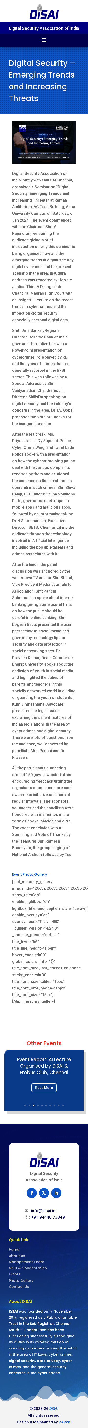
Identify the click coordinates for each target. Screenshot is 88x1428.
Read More (44, 1088)
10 (63, 1105)
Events (14, 1274)
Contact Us (19, 1286)
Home (14, 1249)
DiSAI (53, 1408)
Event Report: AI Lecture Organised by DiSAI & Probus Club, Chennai (44, 1066)
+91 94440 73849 (48, 1217)
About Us (17, 1255)
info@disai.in (43, 1210)
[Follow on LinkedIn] (56, 1193)
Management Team (26, 1261)
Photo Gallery (21, 1280)
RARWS (65, 1422)
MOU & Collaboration (28, 1268)
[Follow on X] (44, 1193)
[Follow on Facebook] (32, 1193)
